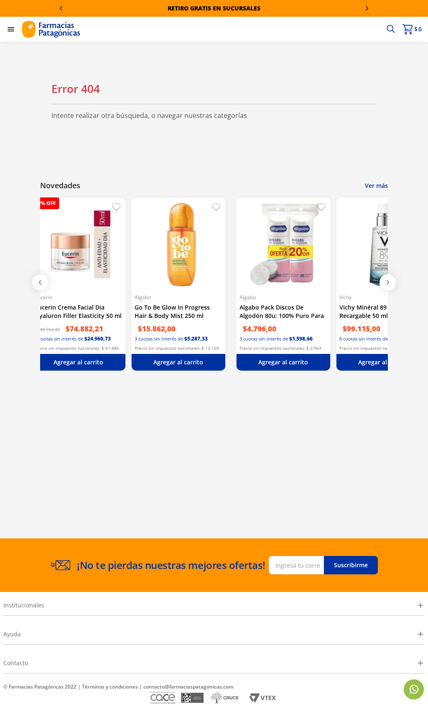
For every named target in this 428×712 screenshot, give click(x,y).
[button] (390, 29)
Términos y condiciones (110, 686)
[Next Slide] (367, 8)
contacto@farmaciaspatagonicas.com (188, 686)
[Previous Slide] (61, 8)
